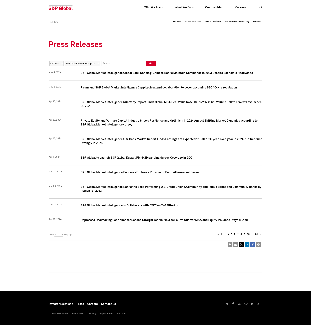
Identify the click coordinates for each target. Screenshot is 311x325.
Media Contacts (213, 21)
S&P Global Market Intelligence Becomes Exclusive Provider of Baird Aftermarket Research (142, 172)
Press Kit (257, 21)
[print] (258, 244)
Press (80, 304)
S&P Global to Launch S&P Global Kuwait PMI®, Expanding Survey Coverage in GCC (136, 157)
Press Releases (193, 21)
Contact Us (108, 304)
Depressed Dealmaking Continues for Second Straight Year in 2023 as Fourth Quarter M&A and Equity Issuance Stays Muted (164, 220)
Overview (176, 21)
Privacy (92, 313)
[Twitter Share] (241, 244)
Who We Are (152, 7)
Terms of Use (78, 313)
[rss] (230, 244)
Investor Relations (61, 304)
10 (248, 234)
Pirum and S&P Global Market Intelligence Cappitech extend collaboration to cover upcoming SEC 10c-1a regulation (159, 87)
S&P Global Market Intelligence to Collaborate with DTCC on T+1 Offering (129, 205)
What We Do (183, 7)
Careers (240, 7)
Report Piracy (107, 313)
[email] (235, 244)
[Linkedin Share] (247, 244)
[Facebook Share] (252, 244)
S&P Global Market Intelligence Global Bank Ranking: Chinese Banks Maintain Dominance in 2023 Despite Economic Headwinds (167, 73)
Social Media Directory (237, 21)
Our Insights (213, 7)
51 (256, 234)
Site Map (121, 313)
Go (150, 63)
